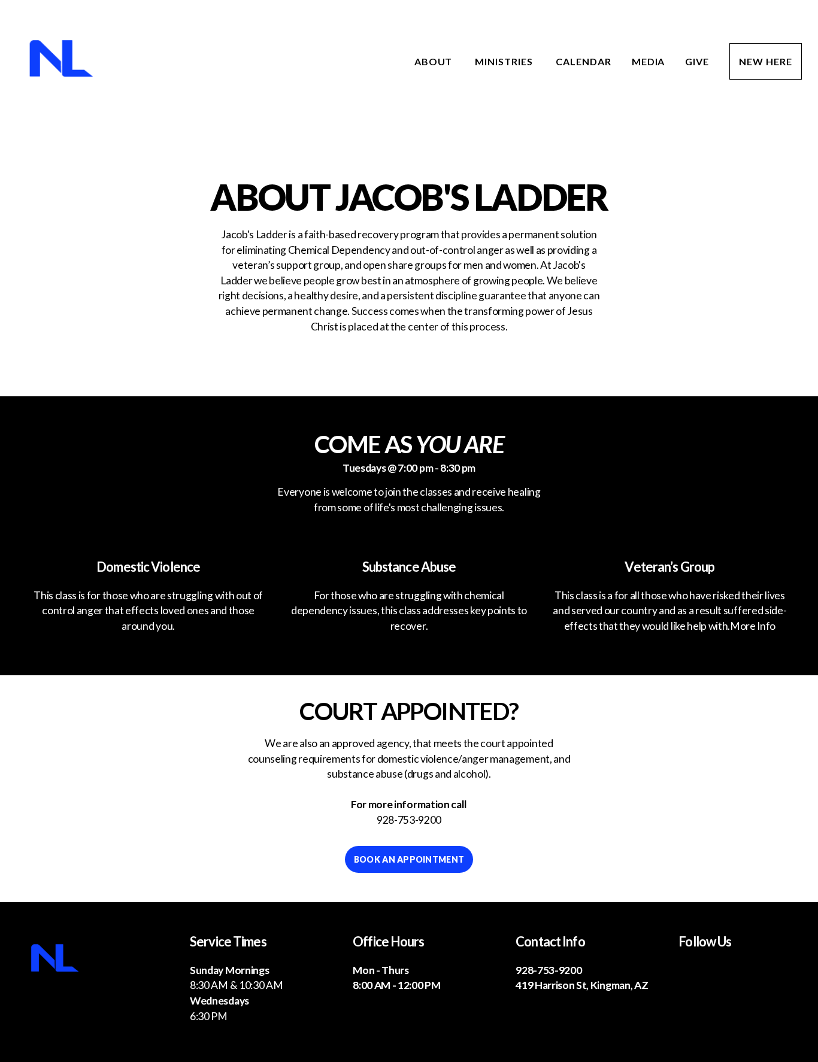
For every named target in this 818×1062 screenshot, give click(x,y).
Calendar (583, 61)
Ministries (505, 61)
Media (648, 61)
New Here (765, 61)
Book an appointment (409, 859)
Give (697, 61)
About (434, 61)
